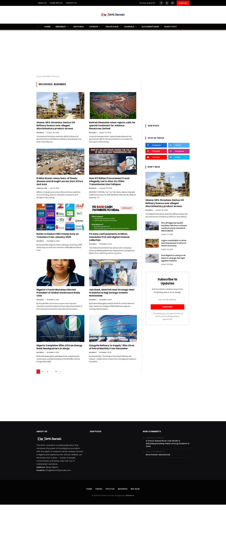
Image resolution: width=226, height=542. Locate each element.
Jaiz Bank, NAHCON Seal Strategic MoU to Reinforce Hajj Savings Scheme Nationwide (111, 292)
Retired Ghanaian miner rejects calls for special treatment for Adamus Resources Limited (112, 125)
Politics (110, 489)
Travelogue (111, 26)
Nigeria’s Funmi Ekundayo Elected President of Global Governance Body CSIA (58, 292)
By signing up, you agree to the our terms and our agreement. (168, 316)
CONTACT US (71, 3)
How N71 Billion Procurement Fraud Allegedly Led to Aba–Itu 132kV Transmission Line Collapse (109, 181)
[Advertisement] (113, 52)
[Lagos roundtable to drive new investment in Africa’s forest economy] (152, 243)
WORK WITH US (56, 3)
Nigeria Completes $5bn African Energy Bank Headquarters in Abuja (59, 347)
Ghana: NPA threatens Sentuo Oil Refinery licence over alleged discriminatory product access (55, 125)
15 (56, 371)
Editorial (79, 26)
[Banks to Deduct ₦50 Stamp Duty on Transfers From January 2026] (60, 217)
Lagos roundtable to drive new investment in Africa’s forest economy (173, 243)
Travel (98, 489)
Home (47, 26)
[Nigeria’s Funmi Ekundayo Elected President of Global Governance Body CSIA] (60, 272)
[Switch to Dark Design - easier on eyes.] (184, 27)
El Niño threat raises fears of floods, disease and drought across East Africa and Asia (59, 181)
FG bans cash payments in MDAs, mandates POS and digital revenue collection (109, 236)
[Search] (188, 27)
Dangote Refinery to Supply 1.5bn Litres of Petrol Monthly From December (111, 347)
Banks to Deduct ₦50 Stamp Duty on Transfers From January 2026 (57, 235)
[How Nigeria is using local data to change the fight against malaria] (152, 258)
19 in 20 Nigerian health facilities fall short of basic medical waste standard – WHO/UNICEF (174, 227)
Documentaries (150, 26)
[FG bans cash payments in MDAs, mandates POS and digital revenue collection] (113, 217)
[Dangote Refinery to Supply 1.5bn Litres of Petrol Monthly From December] (113, 328)
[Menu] (38, 27)
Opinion (93, 26)
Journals (129, 26)
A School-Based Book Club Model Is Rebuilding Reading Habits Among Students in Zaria (167, 443)
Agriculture (41, 188)
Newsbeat (61, 26)
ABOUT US (42, 3)
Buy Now (135, 489)
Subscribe (183, 3)
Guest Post (170, 26)
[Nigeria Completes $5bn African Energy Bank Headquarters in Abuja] (60, 328)
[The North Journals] (113, 14)
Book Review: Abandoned (158, 454)
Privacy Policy (173, 316)
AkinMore (130, 495)
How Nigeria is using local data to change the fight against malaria (173, 258)
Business (40, 133)
